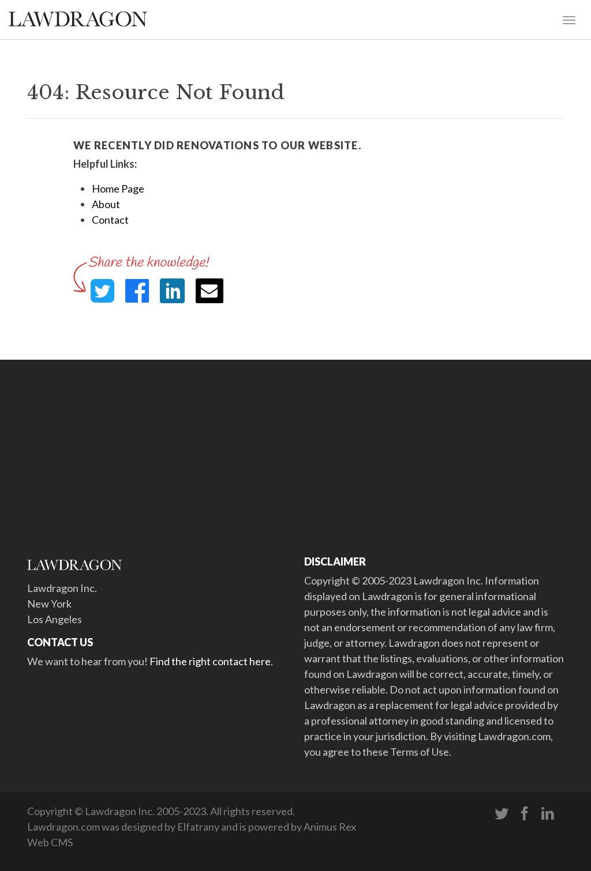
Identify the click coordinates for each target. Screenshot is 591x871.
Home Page (118, 188)
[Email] (209, 290)
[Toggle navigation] (569, 19)
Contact (110, 219)
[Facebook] (525, 814)
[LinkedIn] (548, 814)
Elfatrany (198, 826)
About (106, 204)
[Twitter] (501, 814)
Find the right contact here (210, 661)
